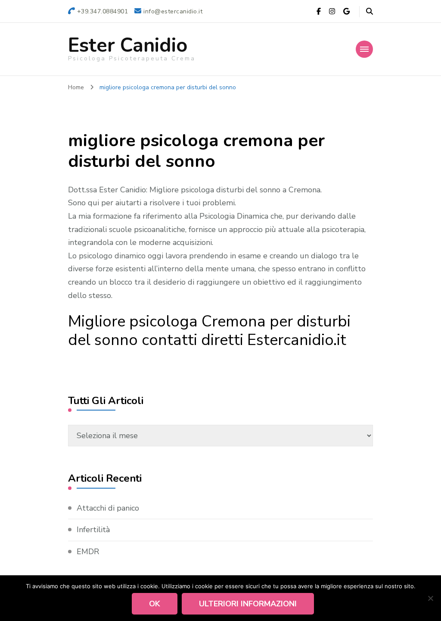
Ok (154, 604)
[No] (430, 598)
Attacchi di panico (108, 508)
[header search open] (369, 11)
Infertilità (93, 529)
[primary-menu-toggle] (364, 49)
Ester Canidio (127, 45)
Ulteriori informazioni (248, 604)
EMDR (88, 551)
